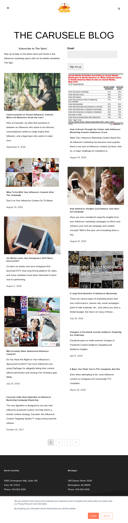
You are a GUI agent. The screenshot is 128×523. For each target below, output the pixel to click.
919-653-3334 (19, 489)
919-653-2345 (83, 489)
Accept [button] (93, 515)
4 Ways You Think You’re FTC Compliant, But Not (95, 369)
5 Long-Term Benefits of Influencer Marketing (93, 293)
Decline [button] (106, 515)
